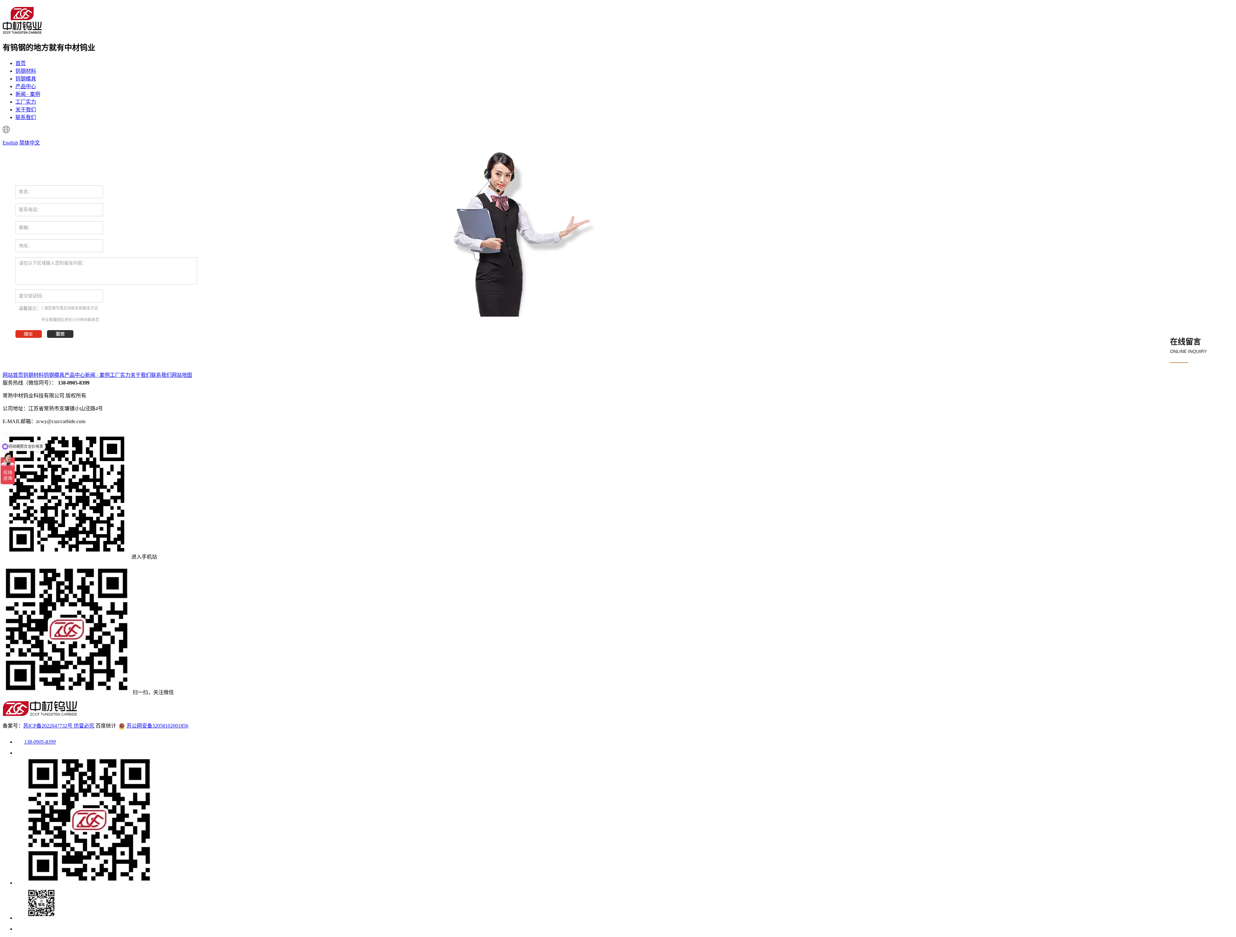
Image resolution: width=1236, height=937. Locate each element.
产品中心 (25, 86)
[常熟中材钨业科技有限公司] (22, 30)
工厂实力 (25, 102)
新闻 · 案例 (27, 94)
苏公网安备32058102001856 (157, 725)
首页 (20, 63)
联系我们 (25, 117)
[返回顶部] (20, 929)
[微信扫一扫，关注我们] (84, 883)
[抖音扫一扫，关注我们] (37, 918)
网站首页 (13, 375)
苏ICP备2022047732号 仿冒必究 (58, 725)
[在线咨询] (20, 753)
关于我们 (25, 109)
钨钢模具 (25, 78)
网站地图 (182, 375)
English (10, 142)
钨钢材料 (25, 71)
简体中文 (29, 142)
